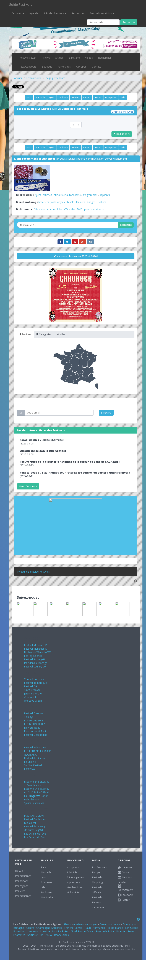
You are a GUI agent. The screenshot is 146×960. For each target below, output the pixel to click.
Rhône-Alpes (61, 935)
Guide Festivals (20, 4)
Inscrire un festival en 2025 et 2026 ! (77, 256)
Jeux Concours (28, 66)
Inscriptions (73, 867)
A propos (81, 66)
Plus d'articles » (28, 486)
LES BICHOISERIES (35, 724)
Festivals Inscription (101, 13)
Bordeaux (46, 882)
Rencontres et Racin (35, 731)
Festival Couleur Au (35, 819)
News (46, 57)
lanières (80, 202)
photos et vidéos (94, 209)
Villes (62, 334)
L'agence (126, 867)
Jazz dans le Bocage (35, 663)
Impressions (73, 882)
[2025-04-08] (42, 441)
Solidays (28, 717)
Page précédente (55, 78)
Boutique (47, 66)
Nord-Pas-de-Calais (82, 931)
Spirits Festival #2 (34, 803)
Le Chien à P (31, 761)
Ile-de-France (115, 927)
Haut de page (123, 133)
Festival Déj (31, 686)
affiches (47, 195)
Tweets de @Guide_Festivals (33, 571)
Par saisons (21, 881)
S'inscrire (106, 412)
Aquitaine (78, 924)
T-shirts (101, 202)
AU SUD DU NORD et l (37, 792)
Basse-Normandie (110, 924)
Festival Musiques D (35, 645)
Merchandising (74, 887)
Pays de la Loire (105, 931)
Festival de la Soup (35, 826)
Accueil (18, 78)
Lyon (51, 97)
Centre (30, 927)
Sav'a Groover (32, 690)
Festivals (17, 13)
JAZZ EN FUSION (34, 815)
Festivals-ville (33, 78)
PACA (48, 935)
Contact (96, 66)
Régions (26, 334)
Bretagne (18, 927)
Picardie (120, 931)
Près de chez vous (53, 13)
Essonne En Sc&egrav (36, 781)
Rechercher (78, 13)
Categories (44, 334)
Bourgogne (129, 924)
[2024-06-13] (69, 463)
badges (91, 202)
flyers (38, 195)
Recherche (129, 22)
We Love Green (33, 700)
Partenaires (64, 66)
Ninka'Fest (30, 823)
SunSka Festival (33, 765)
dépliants (105, 195)
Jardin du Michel (33, 693)
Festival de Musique (35, 682)
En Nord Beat (32, 727)
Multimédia (72, 892)
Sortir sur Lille (35, 935)
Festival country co (35, 666)
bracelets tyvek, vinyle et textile (56, 202)
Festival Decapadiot (35, 734)
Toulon (75, 97)
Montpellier (111, 97)
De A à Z (20, 871)
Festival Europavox (35, 713)
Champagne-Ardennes (49, 927)
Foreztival (29, 769)
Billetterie (74, 57)
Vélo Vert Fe (31, 697)
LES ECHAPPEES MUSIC (37, 751)
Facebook (127, 895)
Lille (123, 97)
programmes (90, 195)
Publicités (71, 872)
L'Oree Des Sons (33, 720)
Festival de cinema (34, 758)
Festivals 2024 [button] (28, 57)
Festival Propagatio (35, 659)
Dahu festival (31, 799)
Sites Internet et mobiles (48, 209)
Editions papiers (75, 877)
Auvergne (91, 924)
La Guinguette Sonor (36, 796)
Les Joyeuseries (33, 655)
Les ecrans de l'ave (35, 833)
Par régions (21, 886)
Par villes (20, 891)
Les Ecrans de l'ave (35, 837)
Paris (29, 97)
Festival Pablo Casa (35, 747)
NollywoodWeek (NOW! (37, 652)
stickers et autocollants (67, 195)
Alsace (67, 924)
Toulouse (63, 97)
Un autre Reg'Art (33, 830)
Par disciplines (23, 876)
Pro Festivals (99, 867)
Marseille (40, 97)
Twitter (125, 900)
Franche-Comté (73, 927)
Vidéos (89, 57)
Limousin (32, 931)
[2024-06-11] (75, 474)
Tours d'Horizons (34, 679)
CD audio (70, 209)
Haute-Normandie (95, 927)
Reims (98, 97)
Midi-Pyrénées (60, 931)
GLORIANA (30, 754)
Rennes (87, 97)
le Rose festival (32, 785)
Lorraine (45, 931)
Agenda (33, 13)
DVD (79, 209)
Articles (59, 57)
